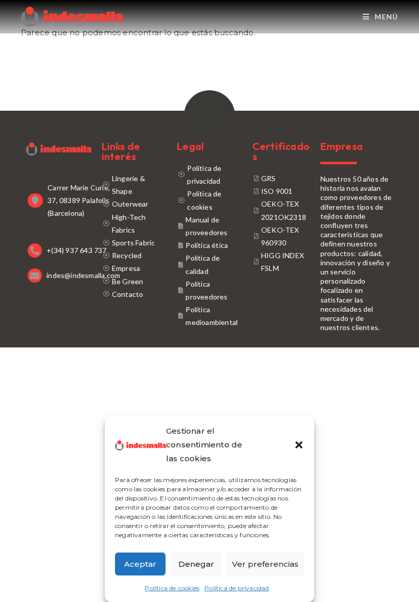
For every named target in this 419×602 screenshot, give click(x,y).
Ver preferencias (265, 564)
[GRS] (281, 178)
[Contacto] (134, 294)
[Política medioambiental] (209, 316)
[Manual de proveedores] (209, 226)
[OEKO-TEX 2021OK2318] (281, 210)
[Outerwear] (134, 203)
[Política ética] (209, 245)
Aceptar (140, 564)
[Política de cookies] (209, 200)
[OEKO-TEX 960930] (281, 236)
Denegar (196, 564)
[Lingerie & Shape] (134, 184)
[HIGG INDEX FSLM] (281, 261)
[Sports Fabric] (134, 242)
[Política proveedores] (209, 290)
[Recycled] (134, 255)
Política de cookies (172, 588)
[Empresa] (134, 268)
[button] (299, 445)
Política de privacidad (236, 588)
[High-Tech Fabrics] (134, 223)
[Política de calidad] (209, 264)
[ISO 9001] (281, 191)
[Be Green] (134, 281)
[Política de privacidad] (209, 174)
